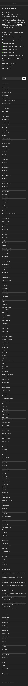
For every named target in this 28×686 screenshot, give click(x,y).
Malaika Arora (5, 317)
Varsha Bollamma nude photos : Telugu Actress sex (13, 582)
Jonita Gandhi (5, 258)
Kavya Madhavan (6, 288)
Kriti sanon (4, 301)
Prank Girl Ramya (6, 403)
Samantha (4, 465)
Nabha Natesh (5, 352)
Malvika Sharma (5, 326)
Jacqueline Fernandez (7, 248)
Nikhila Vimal (5, 368)
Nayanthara (4, 358)
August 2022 (5, 638)
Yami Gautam (5, 564)
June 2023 (4, 625)
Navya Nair (4, 355)
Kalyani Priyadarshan (7, 267)
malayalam (18, 19)
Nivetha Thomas (6, 377)
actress (23, 19)
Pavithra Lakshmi (6, 393)
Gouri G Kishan (5, 224)
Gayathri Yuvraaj (5, 218)
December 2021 (5, 657)
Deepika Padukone (6, 175)
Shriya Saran (5, 487)
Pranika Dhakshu (6, 401)
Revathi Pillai (5, 446)
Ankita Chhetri (5, 132)
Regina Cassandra (6, 438)
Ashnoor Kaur (5, 157)
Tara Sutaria (4, 532)
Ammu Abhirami (6, 108)
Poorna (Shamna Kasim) (7, 398)
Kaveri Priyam (5, 285)
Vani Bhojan (4, 548)
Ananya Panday (5, 116)
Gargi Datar (4, 210)
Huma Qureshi (5, 242)
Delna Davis (4, 178)
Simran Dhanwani (6, 497)
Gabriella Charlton (6, 208)
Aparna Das (4, 151)
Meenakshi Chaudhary (7, 336)
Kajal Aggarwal (5, 264)
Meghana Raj (5, 344)
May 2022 (4, 646)
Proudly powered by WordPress (8, 682)
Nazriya (3, 363)
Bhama (3, 165)
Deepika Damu (5, 173)
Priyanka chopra (5, 409)
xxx (23, 25)
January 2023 (5, 628)
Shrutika (4, 489)
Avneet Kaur (5, 162)
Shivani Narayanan (6, 481)
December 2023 (6, 622)
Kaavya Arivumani (6, 261)
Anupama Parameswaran (7, 140)
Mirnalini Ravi (5, 347)
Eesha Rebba (5, 202)
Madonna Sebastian (6, 315)
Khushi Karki (5, 291)
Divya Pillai (4, 194)
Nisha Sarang (5, 371)
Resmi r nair (4, 444)
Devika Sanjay (5, 181)
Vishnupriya (4, 559)
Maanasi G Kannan (6, 309)
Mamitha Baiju (5, 328)
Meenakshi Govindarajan (7, 339)
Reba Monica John (6, 436)
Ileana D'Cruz (5, 245)
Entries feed (5, 668)
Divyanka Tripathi (6, 197)
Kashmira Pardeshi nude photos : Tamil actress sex (13, 585)
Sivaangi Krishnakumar (7, 500)
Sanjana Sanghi (5, 470)
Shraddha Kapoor (6, 484)
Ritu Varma (4, 452)
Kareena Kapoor (5, 277)
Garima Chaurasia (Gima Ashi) (8, 213)
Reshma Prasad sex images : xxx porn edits (16, 602)
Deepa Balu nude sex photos (11, 609)
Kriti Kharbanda (5, 299)
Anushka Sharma (6, 143)
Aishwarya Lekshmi (6, 92)
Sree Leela (4, 508)
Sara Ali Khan (5, 476)
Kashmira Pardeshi (6, 280)
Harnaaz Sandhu (5, 229)
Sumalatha (4, 521)
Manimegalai (5, 331)
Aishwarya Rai (5, 95)
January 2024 (5, 620)
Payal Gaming (5, 395)
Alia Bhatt (4, 106)
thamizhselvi (5, 537)
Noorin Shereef (5, 379)
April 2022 (4, 649)
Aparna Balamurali (6, 148)
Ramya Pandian (5, 425)
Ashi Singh (4, 154)
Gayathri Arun (5, 216)
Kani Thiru (4, 269)
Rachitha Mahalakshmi (7, 419)
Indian (3, 24)
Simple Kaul (4, 495)
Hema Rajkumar (5, 234)
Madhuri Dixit (5, 312)
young (12, 19)
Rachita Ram (5, 417)
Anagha (3, 114)
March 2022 (4, 652)
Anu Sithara (4, 135)
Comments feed (6, 671)
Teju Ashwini (5, 535)
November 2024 (6, 617)
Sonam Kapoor (5, 505)
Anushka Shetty (5, 146)
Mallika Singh (5, 323)
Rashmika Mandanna (6, 433)
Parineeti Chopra (6, 387)
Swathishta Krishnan (7, 527)
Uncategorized (5, 540)
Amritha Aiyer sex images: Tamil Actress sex (12, 577)
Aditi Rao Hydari (5, 89)
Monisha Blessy (5, 350)
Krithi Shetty (5, 296)
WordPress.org (5, 673)
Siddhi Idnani (5, 492)
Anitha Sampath (5, 124)
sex (12, 20)
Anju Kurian (4, 130)
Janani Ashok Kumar (6, 250)
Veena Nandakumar (6, 554)
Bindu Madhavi (5, 167)
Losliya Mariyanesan (6, 307)
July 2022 (4, 641)
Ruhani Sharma (5, 457)
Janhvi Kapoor (5, 253)
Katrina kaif (4, 283)
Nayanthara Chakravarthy (8, 360)
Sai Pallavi (4, 462)
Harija (3, 226)
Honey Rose (4, 240)
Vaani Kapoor (5, 543)
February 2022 (5, 654)
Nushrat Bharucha (6, 382)
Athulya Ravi (5, 159)
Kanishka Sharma (6, 275)
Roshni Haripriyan (6, 454)
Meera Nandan (5, 342)
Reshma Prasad (5, 441)
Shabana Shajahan (6, 479)
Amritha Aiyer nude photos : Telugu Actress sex (13, 579)
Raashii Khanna (5, 414)
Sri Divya (4, 511)
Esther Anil (4, 205)
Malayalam (19, 24)
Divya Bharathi (5, 191)
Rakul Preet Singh (6, 422)
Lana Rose (4, 304)
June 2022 (4, 644)
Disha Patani (5, 189)
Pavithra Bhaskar (6, 390)
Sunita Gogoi (5, 524)
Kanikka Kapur (5, 272)
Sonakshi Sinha (5, 503)
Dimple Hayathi (5, 186)
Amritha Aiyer (5, 111)
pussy (8, 22)
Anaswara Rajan (5, 119)
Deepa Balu (4, 170)
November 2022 (5, 633)
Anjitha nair (4, 127)
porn (10, 27)
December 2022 (5, 630)
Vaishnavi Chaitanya (6, 546)
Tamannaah (4, 529)
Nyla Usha (4, 385)
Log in (3, 665)
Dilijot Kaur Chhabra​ (6, 183)
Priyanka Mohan (5, 411)
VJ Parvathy (4, 562)
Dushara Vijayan (5, 199)
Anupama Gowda (6, 138)
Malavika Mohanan (6, 320)
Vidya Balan (4, 556)
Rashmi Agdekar (6, 428)
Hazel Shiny (4, 232)
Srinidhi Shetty (5, 513)
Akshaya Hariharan (6, 103)
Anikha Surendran (6, 122)
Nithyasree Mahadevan (7, 374)
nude (10, 20)
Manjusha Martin (6, 334)
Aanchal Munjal (5, 87)
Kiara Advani (5, 293)
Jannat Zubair (5, 256)
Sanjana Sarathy (5, 473)
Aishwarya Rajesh (6, 97)
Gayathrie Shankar (6, 221)
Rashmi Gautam (5, 430)
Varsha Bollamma (6, 551)
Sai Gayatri (4, 460)
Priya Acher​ (4, 406)
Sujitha (3, 519)
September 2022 (6, 636)
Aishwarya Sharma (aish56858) (9, 100)
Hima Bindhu (5, 237)
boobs (3, 22)
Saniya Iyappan (5, 468)
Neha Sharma (5, 366)
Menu (14, 3)
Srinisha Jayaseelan (6, 516)
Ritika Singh (4, 449)
